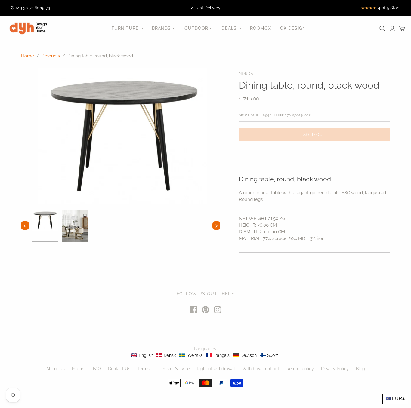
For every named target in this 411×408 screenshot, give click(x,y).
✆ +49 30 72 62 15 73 (30, 7)
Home (27, 56)
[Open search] (382, 29)
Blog (360, 368)
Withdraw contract (260, 368)
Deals (229, 28)
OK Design (293, 28)
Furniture (125, 28)
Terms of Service (173, 368)
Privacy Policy (335, 368)
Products (51, 56)
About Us (55, 368)
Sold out (314, 134)
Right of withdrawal (216, 368)
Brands (161, 28)
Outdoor (196, 28)
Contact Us (119, 368)
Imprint (79, 368)
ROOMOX (260, 28)
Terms (144, 368)
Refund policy (300, 368)
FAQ (97, 368)
